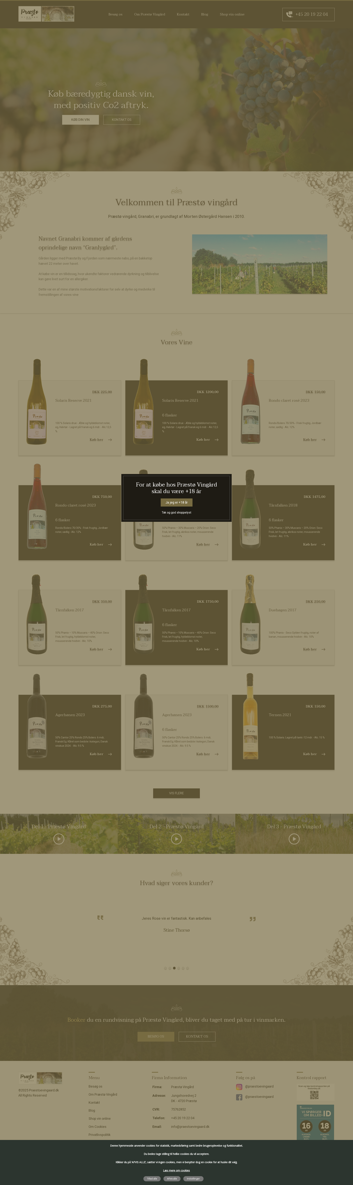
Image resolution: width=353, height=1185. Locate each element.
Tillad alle (152, 1178)
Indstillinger (193, 1178)
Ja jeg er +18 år (176, 502)
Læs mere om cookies (176, 1170)
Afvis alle (172, 1178)
